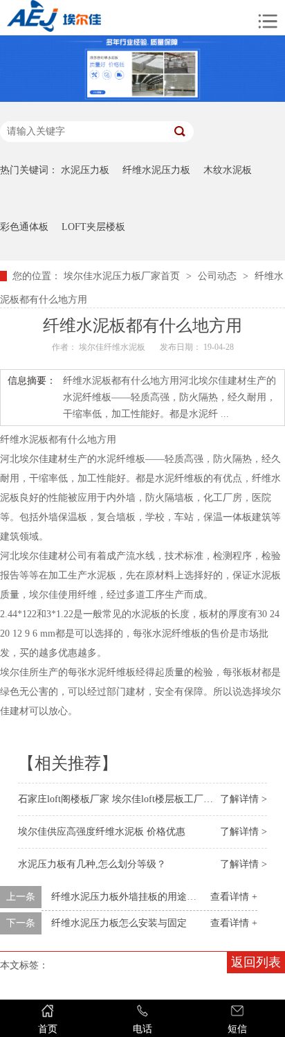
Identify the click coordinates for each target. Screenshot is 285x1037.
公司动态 (217, 276)
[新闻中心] (142, 99)
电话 (142, 1029)
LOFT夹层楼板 (93, 227)
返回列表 (256, 962)
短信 (237, 1029)
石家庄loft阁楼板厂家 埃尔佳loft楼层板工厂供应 (120, 799)
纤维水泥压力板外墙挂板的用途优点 (128, 897)
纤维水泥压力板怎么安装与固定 (119, 923)
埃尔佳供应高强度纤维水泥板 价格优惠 (101, 831)
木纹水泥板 (227, 170)
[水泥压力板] (92, 17)
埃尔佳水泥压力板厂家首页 (122, 276)
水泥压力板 (85, 170)
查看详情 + (233, 897)
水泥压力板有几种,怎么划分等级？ (92, 864)
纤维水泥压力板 (156, 170)
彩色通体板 (24, 227)
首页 (47, 1029)
